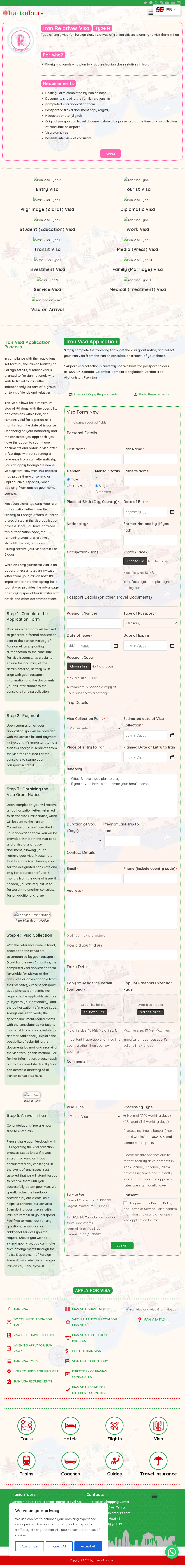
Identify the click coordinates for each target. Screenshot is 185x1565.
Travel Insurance (158, 1474)
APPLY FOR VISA (92, 1290)
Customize (29, 1546)
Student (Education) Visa (47, 229)
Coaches (70, 1474)
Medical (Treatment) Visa (137, 289)
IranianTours (24, 1494)
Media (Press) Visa (137, 249)
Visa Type (75, 1107)
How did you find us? (84, 945)
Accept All (88, 1546)
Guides (114, 1474)
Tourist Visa (138, 189)
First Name (77, 449)
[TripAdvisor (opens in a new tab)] (173, 3)
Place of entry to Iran (85, 747)
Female (76, 485)
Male (74, 479)
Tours (27, 1438)
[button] (150, 12)
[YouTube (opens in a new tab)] (167, 3)
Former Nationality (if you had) (146, 526)
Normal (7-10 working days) (149, 1115)
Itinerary (74, 769)
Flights (114, 1438)
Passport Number (83, 613)
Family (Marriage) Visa (138, 269)
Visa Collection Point (86, 718)
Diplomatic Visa (137, 209)
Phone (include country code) (150, 868)
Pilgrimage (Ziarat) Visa (47, 209)
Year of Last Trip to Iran (121, 827)
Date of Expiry (137, 635)
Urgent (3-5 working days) (148, 1121)
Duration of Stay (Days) (81, 827)
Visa (158, 1438)
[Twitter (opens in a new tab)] (145, 3)
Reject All (59, 1546)
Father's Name (136, 471)
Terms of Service (142, 1209)
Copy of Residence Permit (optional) (90, 986)
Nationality (77, 523)
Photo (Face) (135, 552)
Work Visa (137, 229)
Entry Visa (47, 189)
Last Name (133, 449)
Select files (94, 1012)
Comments (76, 1061)
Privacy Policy (161, 1203)
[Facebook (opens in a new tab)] (151, 3)
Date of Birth (135, 501)
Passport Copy (81, 657)
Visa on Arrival (47, 309)
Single (103, 486)
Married (105, 492)
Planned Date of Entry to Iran (150, 747)
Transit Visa (47, 249)
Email (72, 868)
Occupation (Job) (83, 552)
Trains (26, 1474)
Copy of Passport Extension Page (148, 986)
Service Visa (47, 289)
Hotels (70, 1438)
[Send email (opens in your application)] (178, 3)
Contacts (95, 1494)
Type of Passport (139, 613)
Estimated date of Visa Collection (143, 721)
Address (75, 890)
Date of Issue (79, 635)
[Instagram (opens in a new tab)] (161, 3)
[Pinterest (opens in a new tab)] (156, 3)
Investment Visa (47, 269)
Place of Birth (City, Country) (93, 501)
